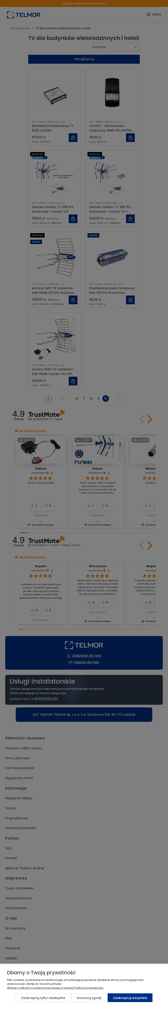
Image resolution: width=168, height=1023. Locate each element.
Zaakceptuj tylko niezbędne (43, 998)
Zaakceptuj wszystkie (130, 998)
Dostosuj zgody (89, 998)
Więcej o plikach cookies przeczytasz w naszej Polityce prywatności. (55, 988)
